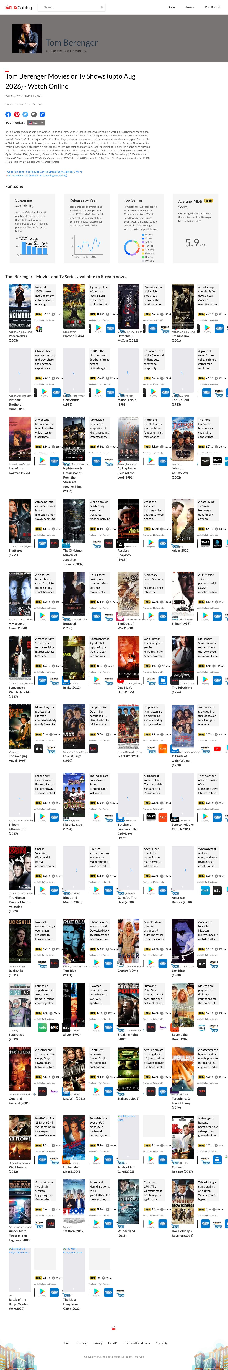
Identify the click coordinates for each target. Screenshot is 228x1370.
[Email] (34, 114)
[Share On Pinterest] (17, 114)
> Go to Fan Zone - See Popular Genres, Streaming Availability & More (43, 171)
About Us (161, 1343)
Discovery (82, 1343)
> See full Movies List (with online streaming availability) (36, 175)
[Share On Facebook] (8, 114)
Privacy (98, 1343)
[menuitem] (171, 7)
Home (171, 7)
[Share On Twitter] (25, 114)
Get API (113, 1343)
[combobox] (36, 123)
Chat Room (211, 7)
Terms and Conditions (136, 1343)
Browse (189, 7)
